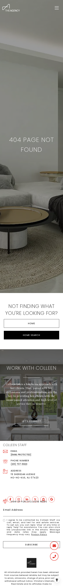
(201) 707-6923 (19, 464)
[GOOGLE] (52, 499)
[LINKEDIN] (27, 499)
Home (31, 323)
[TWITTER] (35, 499)
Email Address (13, 510)
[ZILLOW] (43, 499)
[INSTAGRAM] (19, 499)
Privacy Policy (39, 534)
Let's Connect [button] (31, 421)
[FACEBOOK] (10, 499)
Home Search (31, 335)
